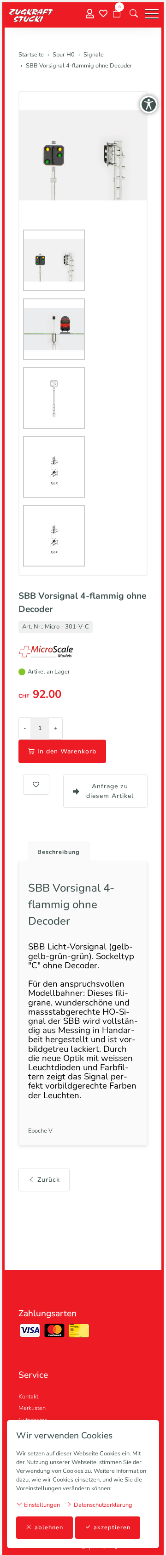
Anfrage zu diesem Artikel (110, 791)
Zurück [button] (48, 1179)
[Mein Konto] (90, 14)
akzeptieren (112, 1527)
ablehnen (49, 1527)
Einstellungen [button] (41, 1505)
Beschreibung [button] (58, 852)
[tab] (55, 849)
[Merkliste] (103, 14)
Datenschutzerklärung (102, 1505)
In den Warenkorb (66, 751)
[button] (134, 14)
